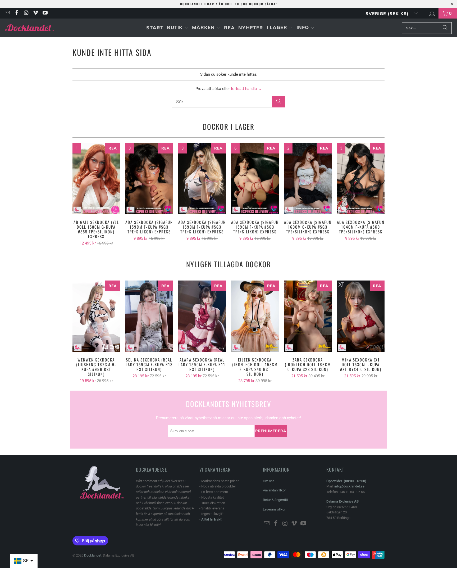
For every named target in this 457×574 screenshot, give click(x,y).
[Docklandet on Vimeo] (35, 13)
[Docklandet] (29, 27)
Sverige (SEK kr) (387, 13)
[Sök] (445, 28)
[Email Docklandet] (7, 13)
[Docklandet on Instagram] (26, 13)
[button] (177, 28)
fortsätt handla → (246, 88)
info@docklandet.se (349, 486)
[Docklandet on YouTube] (45, 13)
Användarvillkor (274, 490)
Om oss (269, 481)
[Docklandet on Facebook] (16, 13)
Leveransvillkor (274, 509)
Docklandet (92, 555)
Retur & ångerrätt (275, 500)
